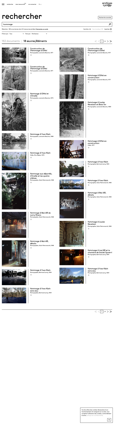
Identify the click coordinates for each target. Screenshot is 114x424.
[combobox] (16, 33)
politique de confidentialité (94, 415)
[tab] (12, 41)
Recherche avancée (105, 17)
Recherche (10, 4)
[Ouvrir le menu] (3, 4)
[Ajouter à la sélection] (31, 55)
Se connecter (32, 4)
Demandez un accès (42, 29)
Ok (109, 420)
